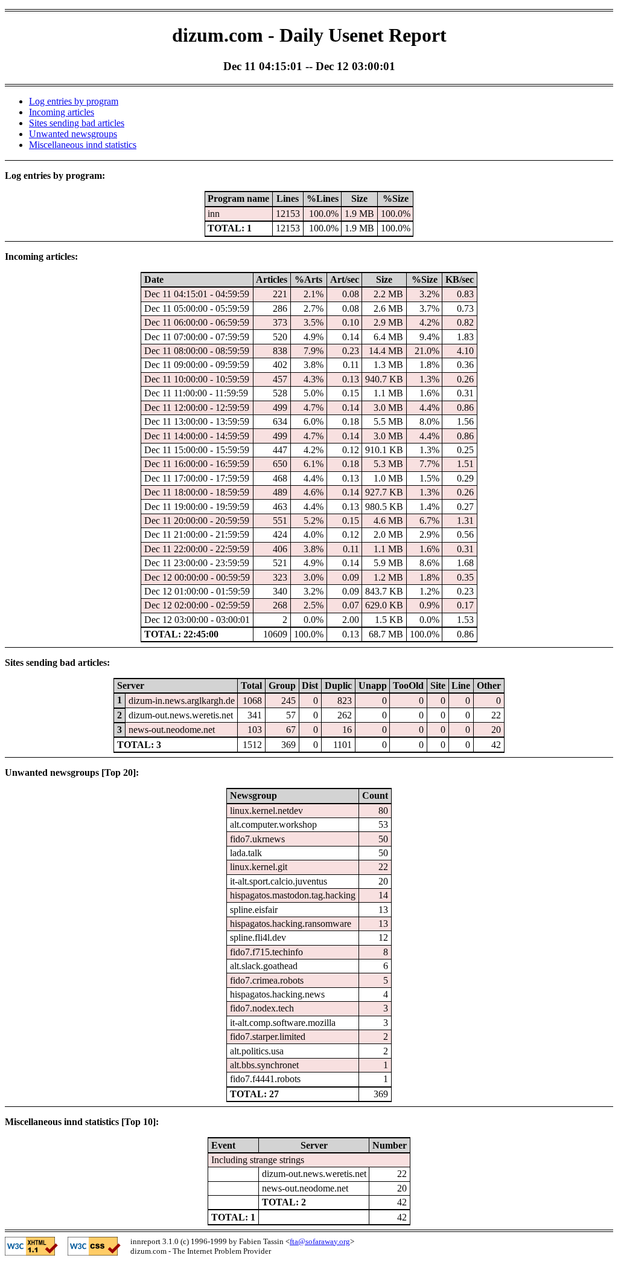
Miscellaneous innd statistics (82, 145)
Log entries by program (73, 101)
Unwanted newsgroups (73, 134)
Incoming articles (61, 112)
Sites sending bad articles (76, 123)
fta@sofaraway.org (320, 1241)
